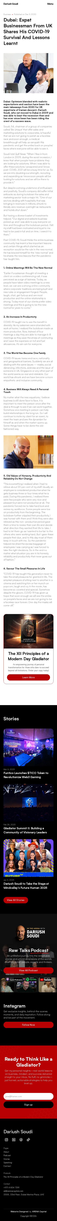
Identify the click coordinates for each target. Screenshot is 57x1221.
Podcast (7, 1155)
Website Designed (20, 1211)
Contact (7, 1166)
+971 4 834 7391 (11, 1187)
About (6, 1152)
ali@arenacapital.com (13, 1191)
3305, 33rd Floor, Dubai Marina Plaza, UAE (24, 1194)
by (30, 1211)
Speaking (8, 1162)
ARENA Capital (39, 1211)
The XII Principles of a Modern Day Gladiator (23, 1177)
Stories (7, 1159)
